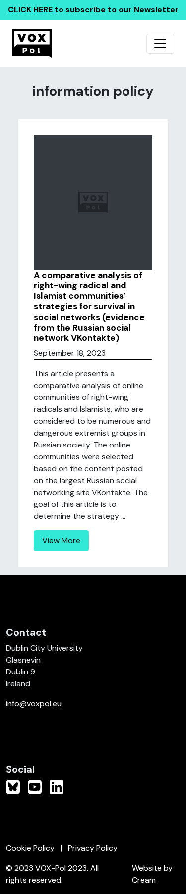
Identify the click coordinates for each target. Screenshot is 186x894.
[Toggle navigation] (160, 44)
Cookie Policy (30, 848)
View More (61, 540)
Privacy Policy (93, 848)
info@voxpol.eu (34, 703)
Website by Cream (152, 874)
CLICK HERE (30, 9)
